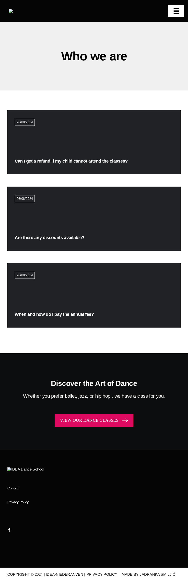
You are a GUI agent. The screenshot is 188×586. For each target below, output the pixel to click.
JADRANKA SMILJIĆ (157, 574)
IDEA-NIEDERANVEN (65, 574)
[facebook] (9, 530)
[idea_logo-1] (27, 11)
